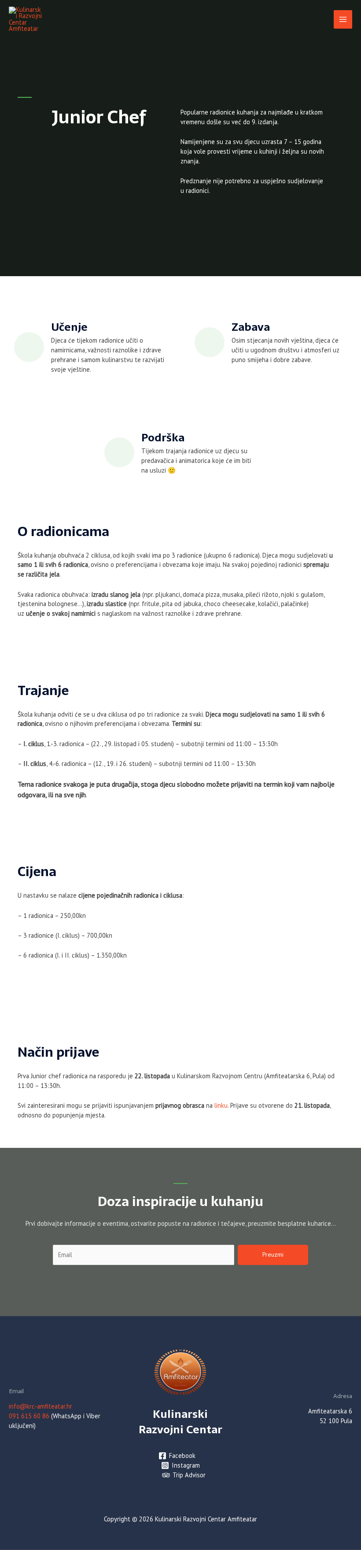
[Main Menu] (343, 19)
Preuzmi (273, 1254)
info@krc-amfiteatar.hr (40, 1406)
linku (221, 1105)
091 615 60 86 (29, 1416)
